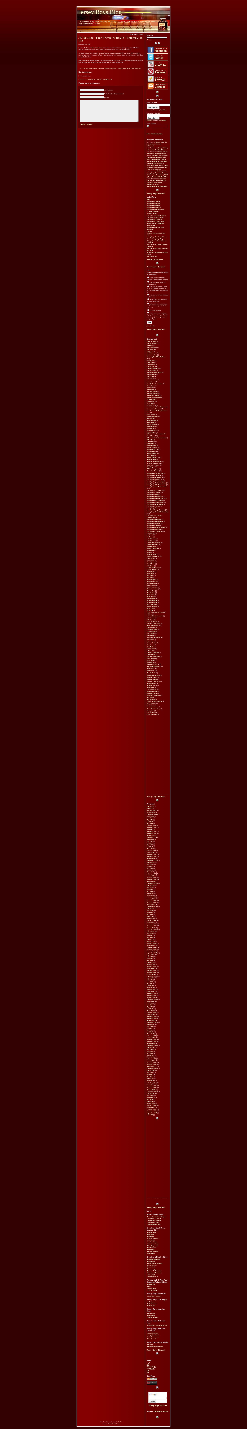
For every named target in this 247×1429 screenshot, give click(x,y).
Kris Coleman (151, 1247)
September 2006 (152, 1091)
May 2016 (150, 868)
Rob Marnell (150, 635)
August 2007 (151, 1070)
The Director (150, 670)
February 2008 (151, 1059)
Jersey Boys (151, 451)
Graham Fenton (151, 420)
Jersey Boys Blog (100, 11)
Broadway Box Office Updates (156, 357)
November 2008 (152, 1041)
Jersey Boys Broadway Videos (156, 237)
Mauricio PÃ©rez (152, 581)
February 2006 (151, 1105)
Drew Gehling (151, 399)
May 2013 (150, 937)
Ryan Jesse (150, 645)
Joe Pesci (150, 537)
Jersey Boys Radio (153, 1222)
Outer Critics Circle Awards (155, 612)
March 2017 (150, 849)
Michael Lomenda (152, 589)
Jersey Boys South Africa (155, 521)
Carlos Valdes (151, 364)
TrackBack (107, 79)
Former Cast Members (154, 409)
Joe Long (149, 535)
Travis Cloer (150, 705)
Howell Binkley (151, 426)
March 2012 (150, 964)
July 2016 (150, 864)
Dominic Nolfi (151, 459)
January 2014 (151, 922)
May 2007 (150, 1076)
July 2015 (150, 887)
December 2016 (152, 854)
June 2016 (150, 866)
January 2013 (151, 945)
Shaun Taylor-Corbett (153, 656)
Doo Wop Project (152, 391)
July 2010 (150, 1003)
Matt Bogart (150, 467)
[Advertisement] (157, 755)
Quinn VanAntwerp (152, 625)
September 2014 (152, 906)
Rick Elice (150, 668)
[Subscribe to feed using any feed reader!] (157, 127)
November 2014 (152, 902)
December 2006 (152, 1086)
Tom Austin (150, 697)
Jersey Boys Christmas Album (156, 483)
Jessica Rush (151, 533)
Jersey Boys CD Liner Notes (155, 221)
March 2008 (150, 1057)
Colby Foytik (151, 376)
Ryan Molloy (150, 646)
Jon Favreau (151, 550)
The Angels (150, 662)
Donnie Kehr (150, 389)
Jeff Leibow (150, 441)
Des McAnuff (151, 673)
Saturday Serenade (153, 652)
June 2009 (150, 1028)
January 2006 (151, 1107)
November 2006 (152, 1088)
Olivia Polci (150, 608)
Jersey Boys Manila (153, 494)
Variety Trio (150, 710)
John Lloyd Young (152, 465)
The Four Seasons (152, 681)
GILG (149, 1286)
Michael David (151, 585)
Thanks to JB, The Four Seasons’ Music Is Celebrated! (157, 144)
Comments (151, 1366)
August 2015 (151, 885)
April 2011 (150, 985)
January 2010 (151, 1014)
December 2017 (152, 831)
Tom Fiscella (151, 699)
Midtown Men (151, 591)
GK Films (150, 1344)
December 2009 (152, 1016)
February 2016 (151, 874)
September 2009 (152, 1022)
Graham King (151, 422)
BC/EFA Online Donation (154, 1263)
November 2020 (152, 810)
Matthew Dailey (151, 579)
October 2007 (151, 1066)
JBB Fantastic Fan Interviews (156, 438)
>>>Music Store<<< (155, 260)
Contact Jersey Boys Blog (155, 239)
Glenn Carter (151, 1313)
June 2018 (150, 829)
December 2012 (152, 947)
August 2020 (151, 816)
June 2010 (150, 1005)
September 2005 (152, 1113)
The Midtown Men (152, 691)
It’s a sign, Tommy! (155, 310)
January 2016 (151, 875)
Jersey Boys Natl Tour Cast (155, 227)
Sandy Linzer (151, 648)
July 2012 (150, 956)
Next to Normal (151, 598)
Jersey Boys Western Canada (156, 527)
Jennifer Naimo (152, 213)
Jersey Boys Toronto (153, 523)
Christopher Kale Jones (154, 372)
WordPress (120, 1421)
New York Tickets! (154, 134)
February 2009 (151, 1036)
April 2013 (150, 939)
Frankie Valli (151, 685)
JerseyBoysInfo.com (153, 1224)
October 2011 (151, 974)
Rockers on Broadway (154, 637)
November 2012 (152, 949)
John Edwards (151, 539)
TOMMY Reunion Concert (154, 701)
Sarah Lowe (150, 650)
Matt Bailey (150, 575)
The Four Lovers (152, 679)
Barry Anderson (152, 347)
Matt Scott (150, 577)
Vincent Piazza (151, 712)
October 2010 (151, 997)
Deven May (150, 387)
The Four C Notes (152, 677)
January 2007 (151, 1084)
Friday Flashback (152, 416)
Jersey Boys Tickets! (156, 194)
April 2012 (150, 962)
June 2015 (150, 889)
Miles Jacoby (151, 596)
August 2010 (151, 1001)
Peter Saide (150, 619)
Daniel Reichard (152, 457)
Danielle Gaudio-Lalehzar (154, 384)
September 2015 (152, 883)
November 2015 (152, 879)
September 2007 (152, 1068)
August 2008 (151, 1047)
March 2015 (150, 895)
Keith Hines (150, 566)
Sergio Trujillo (151, 654)
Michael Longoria (152, 469)
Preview (149, 110)
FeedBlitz (163, 110)
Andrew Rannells (152, 343)
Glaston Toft (150, 418)
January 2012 (151, 968)
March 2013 (150, 941)
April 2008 (150, 1055)
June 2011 (150, 982)
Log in (149, 1363)
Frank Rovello (151, 414)
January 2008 (151, 1061)
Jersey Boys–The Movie (154, 531)
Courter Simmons (152, 380)
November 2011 (151, 972)
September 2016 (152, 860)
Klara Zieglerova (152, 1246)
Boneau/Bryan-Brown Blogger (156, 1216)
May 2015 (150, 891)
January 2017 (151, 852)
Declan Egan (151, 385)
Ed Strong (150, 403)
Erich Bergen (151, 405)
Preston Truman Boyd (153, 623)
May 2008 (150, 1053)
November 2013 (152, 926)
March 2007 (150, 1080)
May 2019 (150, 823)
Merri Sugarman (152, 583)
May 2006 (150, 1099)
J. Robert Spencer (153, 211)
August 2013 (151, 931)
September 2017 (152, 837)
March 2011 (150, 987)
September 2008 (152, 1045)
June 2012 (150, 958)
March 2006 (150, 1103)
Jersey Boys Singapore (154, 519)
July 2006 (150, 1095)
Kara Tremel (150, 560)
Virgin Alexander (152, 714)
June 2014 (150, 912)
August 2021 (151, 806)
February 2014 (151, 920)
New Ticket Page (152, 256)
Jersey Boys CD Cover (154, 207)
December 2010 (152, 993)
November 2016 (152, 856)
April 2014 (150, 916)
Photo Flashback (152, 621)
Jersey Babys (151, 1288)
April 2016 (150, 870)
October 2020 (151, 812)
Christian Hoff (151, 453)
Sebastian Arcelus (153, 471)
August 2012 (151, 955)
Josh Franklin (151, 558)
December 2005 (152, 1109)
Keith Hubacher (152, 1303)
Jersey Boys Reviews (153, 203)
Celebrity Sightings (153, 368)
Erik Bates (150, 1236)
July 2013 (150, 933)
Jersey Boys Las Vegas (154, 490)
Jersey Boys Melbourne (154, 496)
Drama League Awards (154, 397)
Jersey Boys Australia (154, 475)
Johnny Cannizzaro (153, 548)
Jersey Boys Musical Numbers (156, 215)
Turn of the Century (152, 707)
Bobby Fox (150, 351)
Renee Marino (151, 627)
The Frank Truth (152, 1290)
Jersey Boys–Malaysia (154, 529)
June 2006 (150, 1097)
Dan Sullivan (151, 382)
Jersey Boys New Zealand (155, 502)
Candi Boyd (150, 362)
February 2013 (151, 943)
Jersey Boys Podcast (153, 506)
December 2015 (152, 877)
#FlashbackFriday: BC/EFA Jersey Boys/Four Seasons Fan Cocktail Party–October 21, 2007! (157, 167)
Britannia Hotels (161, 1411)
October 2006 (151, 1089)
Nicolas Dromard (152, 606)
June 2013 (150, 935)
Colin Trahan (151, 378)
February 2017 (151, 850)
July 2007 (150, 1072)
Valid (151, 1368)
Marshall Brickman (153, 666)
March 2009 (150, 1034)
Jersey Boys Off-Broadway (155, 504)
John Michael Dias (152, 544)
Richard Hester (151, 631)
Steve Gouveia (151, 658)
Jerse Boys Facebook (154, 1218)
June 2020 (150, 818)
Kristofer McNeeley (153, 567)
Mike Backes (151, 592)
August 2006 (151, 1093)
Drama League (151, 1269)
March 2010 (150, 1010)
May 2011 (150, 983)
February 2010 (151, 1012)
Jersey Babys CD (152, 449)
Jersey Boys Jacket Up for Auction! (129, 68)
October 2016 (151, 858)
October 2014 (151, 904)
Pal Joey (149, 614)
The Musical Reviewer (154, 1272)
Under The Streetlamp (153, 709)
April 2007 (150, 1078)
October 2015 (151, 881)
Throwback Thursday (153, 695)
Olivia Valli (150, 610)
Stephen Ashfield (152, 1317)
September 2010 (152, 999)
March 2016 (150, 872)
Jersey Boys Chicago (153, 479)
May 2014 (150, 914)
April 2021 (150, 808)
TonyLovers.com (152, 1276)
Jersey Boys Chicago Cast (155, 481)
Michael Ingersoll (152, 587)
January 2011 (151, 991)
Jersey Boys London (153, 201)
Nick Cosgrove (151, 604)
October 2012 (151, 951)
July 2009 (150, 1026)
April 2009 (150, 1032)
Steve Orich (150, 660)
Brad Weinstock (152, 353)
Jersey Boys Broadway (154, 477)
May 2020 (150, 820)
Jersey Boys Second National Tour (157, 512)
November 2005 (152, 1111)
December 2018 (152, 827)
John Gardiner (151, 540)
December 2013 (152, 924)
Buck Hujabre (151, 360)
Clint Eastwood (151, 374)
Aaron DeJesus (151, 341)
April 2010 (150, 1009)
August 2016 (151, 862)
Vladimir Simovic (116, 1423)
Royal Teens (150, 641)
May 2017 (150, 845)
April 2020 (150, 822)
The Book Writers (152, 664)
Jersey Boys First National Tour (156, 486)
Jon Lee (149, 552)
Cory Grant (150, 455)
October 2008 (151, 1043)
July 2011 (150, 980)
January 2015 (151, 899)
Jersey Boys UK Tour (153, 525)
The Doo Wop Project (153, 675)
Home (148, 199)
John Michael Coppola (154, 542)
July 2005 (150, 1115)
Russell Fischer (152, 643)
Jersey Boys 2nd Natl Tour (155, 473)
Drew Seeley (151, 401)
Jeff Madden (150, 443)
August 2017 (151, 839)
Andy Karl (150, 345)
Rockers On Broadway (154, 1271)
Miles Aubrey (151, 594)
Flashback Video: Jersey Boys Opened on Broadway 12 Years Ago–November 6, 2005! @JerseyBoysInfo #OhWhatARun (157, 182)
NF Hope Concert (152, 602)
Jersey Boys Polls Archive (155, 217)
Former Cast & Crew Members (156, 407)
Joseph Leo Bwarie (153, 556)
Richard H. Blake (152, 629)
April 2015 (150, 893)
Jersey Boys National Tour (155, 498)
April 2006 (150, 1101)
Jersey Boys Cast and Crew (155, 209)
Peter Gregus (151, 618)
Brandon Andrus (152, 355)
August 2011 (150, 978)
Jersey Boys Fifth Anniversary (156, 485)
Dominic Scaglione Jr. (154, 461)
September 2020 (152, 814)
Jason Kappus (151, 432)
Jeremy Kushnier (152, 447)
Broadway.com (152, 1265)
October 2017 (151, 835)
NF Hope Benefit (152, 600)
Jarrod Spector (151, 430)
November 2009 (152, 1018)
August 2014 (151, 908)
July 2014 (150, 910)
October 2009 (151, 1020)
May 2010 (150, 1007)
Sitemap (149, 231)
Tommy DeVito (151, 689)
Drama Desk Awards (153, 395)
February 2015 (151, 897)
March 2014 (150, 918)
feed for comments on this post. (89, 79)
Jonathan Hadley (152, 554)
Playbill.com (151, 1261)
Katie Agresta (151, 562)
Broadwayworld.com (153, 1259)
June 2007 (150, 1074)
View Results (151, 326)
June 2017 (150, 843)
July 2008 (150, 1049)
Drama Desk (151, 1267)
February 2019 (151, 825)
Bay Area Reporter (98, 48)
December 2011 (151, 970)
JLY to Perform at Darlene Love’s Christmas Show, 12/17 (99, 68)
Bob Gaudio (151, 683)
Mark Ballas (150, 571)
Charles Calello (151, 370)
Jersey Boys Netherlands (155, 500)
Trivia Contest (151, 225)
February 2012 (151, 966)
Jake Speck (150, 428)
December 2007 (152, 1062)
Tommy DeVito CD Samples (155, 223)
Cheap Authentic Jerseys (154, 163)
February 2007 (151, 1082)
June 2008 (150, 1051)
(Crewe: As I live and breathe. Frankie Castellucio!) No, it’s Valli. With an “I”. (157, 306)
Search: (150, 35)
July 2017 (150, 841)
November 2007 (152, 1064)
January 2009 (151, 1037)
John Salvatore (151, 546)
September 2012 (152, 953)
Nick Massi (150, 687)
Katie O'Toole (151, 564)
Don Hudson (151, 1234)
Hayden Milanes (152, 424)
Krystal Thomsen (152, 569)
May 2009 (150, 1030)
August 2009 (151, 1024)
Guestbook (150, 229)
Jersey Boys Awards (153, 205)
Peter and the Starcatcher (155, 616)
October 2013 (151, 928)
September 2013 (152, 929)
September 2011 (152, 976)
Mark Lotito (150, 573)
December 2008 (152, 1039)
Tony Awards (151, 703)
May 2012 (150, 960)
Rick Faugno (151, 633)
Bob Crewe (150, 349)
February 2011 (151, 989)
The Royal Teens (152, 693)
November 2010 (152, 995)
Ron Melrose (151, 639)
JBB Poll (149, 439)
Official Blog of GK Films (155, 1346)
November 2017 (152, 833)
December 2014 (152, 901)
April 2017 (150, 847)
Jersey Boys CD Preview (154, 219)
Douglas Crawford (152, 393)
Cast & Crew (150, 366)
